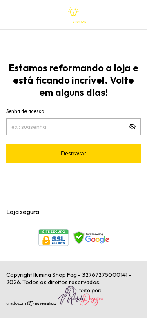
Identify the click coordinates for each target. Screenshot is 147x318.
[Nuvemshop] (31, 304)
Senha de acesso (25, 111)
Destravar (73, 153)
